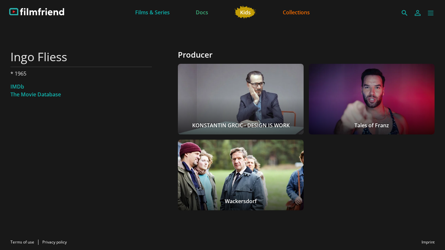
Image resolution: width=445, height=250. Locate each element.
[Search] (404, 13)
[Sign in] (417, 13)
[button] (430, 13)
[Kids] (245, 11)
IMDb (17, 86)
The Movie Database (35, 94)
